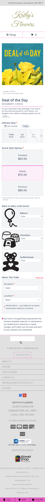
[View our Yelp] (24, 396)
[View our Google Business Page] (20, 396)
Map (23, 499)
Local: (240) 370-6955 (22, 414)
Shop (13, 35)
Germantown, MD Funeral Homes (15, 468)
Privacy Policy (12, 488)
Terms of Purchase (29, 488)
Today (25, 126)
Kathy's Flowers (22, 19)
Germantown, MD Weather (18, 476)
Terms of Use (22, 493)
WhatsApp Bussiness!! (22, 450)
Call (8, 499)
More (5, 116)
